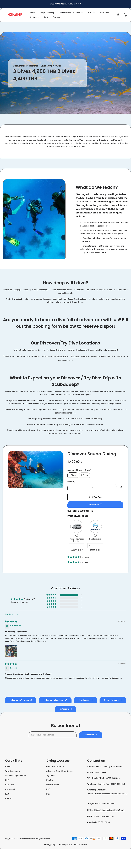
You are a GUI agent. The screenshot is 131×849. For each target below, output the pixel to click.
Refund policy (64, 844)
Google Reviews (111, 700)
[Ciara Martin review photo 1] (11, 651)
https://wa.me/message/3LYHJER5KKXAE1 (108, 793)
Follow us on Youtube (19, 700)
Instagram (64, 709)
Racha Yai (75, 356)
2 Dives (72, 475)
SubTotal (72, 511)
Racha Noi (61, 356)
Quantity (71, 481)
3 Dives (84, 475)
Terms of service (80, 844)
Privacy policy (49, 845)
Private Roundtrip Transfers (77, 540)
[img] (11, 621)
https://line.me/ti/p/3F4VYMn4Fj (109, 810)
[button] (71, 12)
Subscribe (89, 734)
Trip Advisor (84, 700)
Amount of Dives (79, 470)
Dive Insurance (95, 539)
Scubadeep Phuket (27, 838)
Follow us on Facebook (53, 700)
